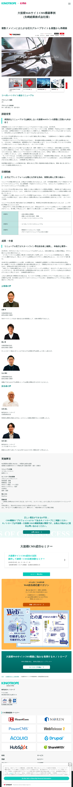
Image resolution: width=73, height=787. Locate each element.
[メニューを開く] (69, 4)
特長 (3, 755)
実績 (3, 759)
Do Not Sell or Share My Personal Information (36, 778)
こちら (11, 773)
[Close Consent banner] (69, 764)
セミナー (40, 759)
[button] (36, 574)
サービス (40, 755)
